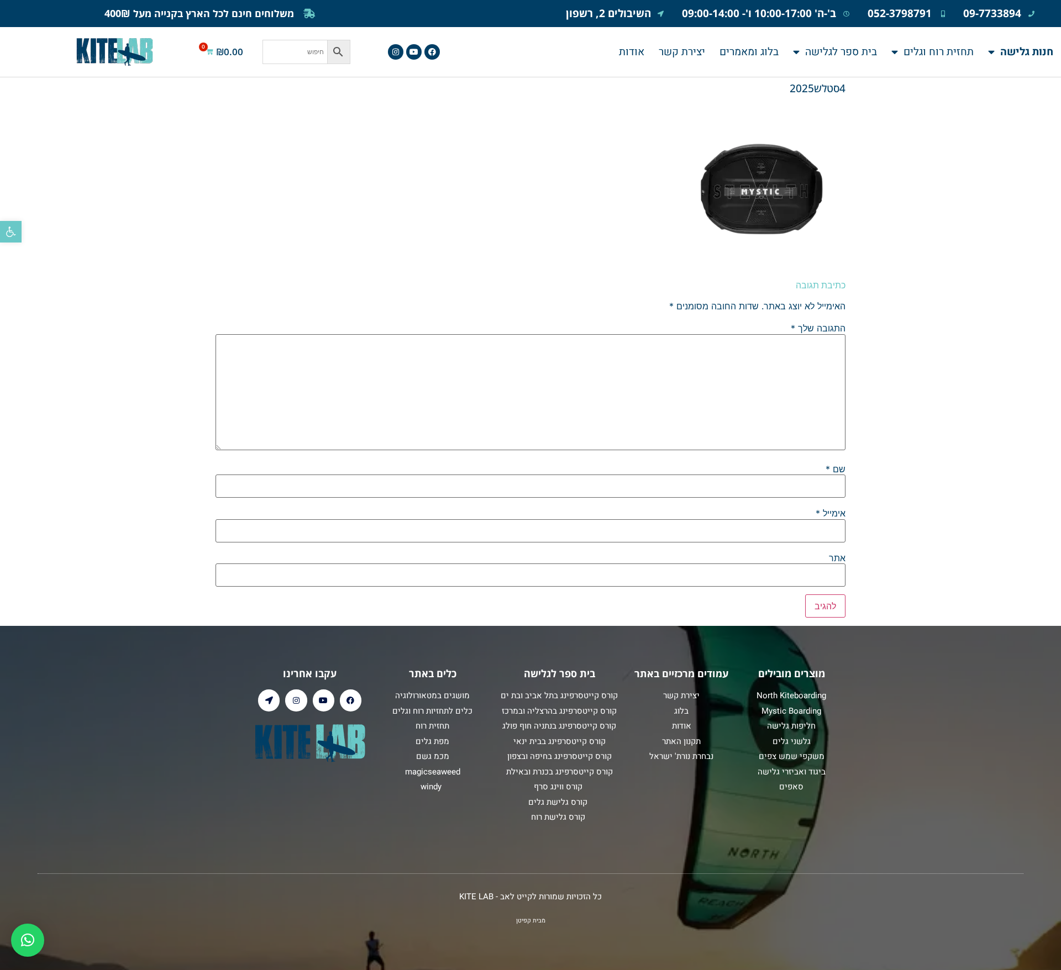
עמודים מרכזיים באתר (681, 673)
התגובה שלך (818, 328)
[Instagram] (395, 52)
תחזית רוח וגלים (939, 52)
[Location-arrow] (269, 700)
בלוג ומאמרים (749, 52)
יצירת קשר (682, 52)
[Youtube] (414, 52)
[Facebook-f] (432, 52)
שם (835, 469)
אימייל (830, 513)
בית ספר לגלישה (841, 52)
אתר (837, 557)
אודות (631, 52)
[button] (11, 231)
